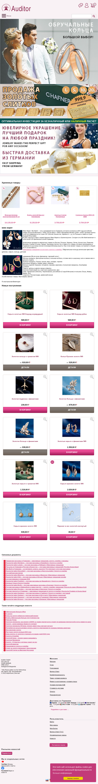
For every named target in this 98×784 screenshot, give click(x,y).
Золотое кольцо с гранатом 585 (25, 356)
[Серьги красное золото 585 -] (72, 480)
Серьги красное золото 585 (72, 484)
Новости (53, 738)
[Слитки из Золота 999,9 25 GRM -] (85, 193)
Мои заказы (54, 725)
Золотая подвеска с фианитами (25, 399)
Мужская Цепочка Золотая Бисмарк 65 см (11, 216)
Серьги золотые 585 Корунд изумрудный (25, 314)
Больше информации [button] (62, 773)
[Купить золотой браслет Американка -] (35, 195)
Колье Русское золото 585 (72, 356)
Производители (55, 695)
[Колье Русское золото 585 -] (72, 351)
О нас (52, 665)
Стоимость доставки (57, 688)
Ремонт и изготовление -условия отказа (63, 681)
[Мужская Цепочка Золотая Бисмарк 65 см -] (11, 197)
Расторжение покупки (58, 745)
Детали (25, 367)
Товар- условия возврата (58, 678)
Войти (52, 722)
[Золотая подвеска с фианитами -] (25, 393)
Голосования (54, 668)
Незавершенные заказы (58, 735)
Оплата (52, 691)
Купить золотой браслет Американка (35, 216)
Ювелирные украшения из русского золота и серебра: (42, 249)
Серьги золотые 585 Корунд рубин (72, 314)
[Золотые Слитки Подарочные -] (60, 195)
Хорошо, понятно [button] (73, 778)
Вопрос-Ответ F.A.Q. (57, 732)
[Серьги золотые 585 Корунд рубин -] (72, 309)
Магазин (53, 661)
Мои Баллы (54, 728)
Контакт (17, 673)
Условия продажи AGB (57, 685)
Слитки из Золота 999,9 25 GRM (85, 216)
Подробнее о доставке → (60, 709)
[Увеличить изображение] (45, 292)
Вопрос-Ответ (54, 671)
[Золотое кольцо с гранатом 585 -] (25, 352)
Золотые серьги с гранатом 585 (25, 484)
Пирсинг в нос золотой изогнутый (71, 526)
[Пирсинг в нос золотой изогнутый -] (72, 521)
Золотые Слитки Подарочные (60, 216)
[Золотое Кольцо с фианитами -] (72, 395)
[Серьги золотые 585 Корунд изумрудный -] (25, 309)
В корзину (25, 325)
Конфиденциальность (57, 675)
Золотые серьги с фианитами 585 (72, 441)
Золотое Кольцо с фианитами (72, 399)
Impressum (10, 673)
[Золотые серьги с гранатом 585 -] (25, 480)
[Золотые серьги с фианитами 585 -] (72, 437)
